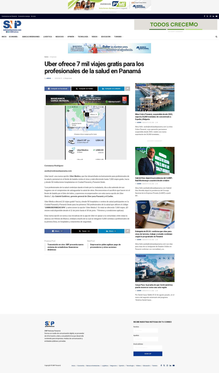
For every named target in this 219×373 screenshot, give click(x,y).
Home (46, 57)
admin (48, 78)
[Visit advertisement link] (109, 5)
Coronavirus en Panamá (9, 16)
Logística (47, 37)
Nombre (136, 327)
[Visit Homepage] (12, 26)
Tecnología (83, 37)
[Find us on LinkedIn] (213, 16)
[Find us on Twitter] (207, 16)
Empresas (53, 57)
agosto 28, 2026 (148, 122)
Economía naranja (24, 16)
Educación (105, 37)
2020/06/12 (58, 78)
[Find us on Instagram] (210, 16)
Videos (94, 37)
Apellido (136, 335)
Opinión (70, 37)
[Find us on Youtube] (216, 16)
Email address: (138, 344)
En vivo (33, 16)
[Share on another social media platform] (127, 89)
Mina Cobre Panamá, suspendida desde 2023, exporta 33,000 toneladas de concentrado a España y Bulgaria (154, 116)
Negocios (60, 37)
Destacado (141, 85)
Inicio (4, 37)
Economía (13, 37)
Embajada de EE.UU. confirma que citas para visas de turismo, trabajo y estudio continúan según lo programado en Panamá (153, 234)
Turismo (118, 37)
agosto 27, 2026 (148, 290)
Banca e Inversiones (31, 37)
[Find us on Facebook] (204, 16)
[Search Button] (216, 37)
